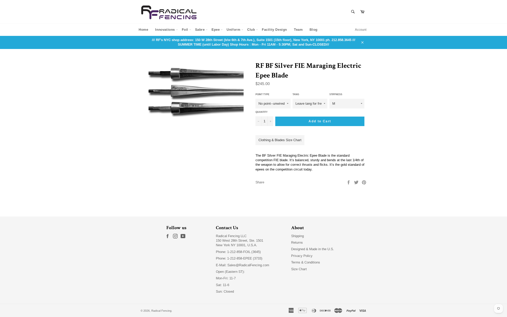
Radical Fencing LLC (232, 236)
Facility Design (274, 30)
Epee (216, 30)
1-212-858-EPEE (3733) (244, 258)
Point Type (262, 94)
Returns (297, 242)
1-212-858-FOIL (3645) (244, 252)
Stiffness (335, 94)
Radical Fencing (161, 310)
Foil (185, 30)
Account (360, 29)
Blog (313, 30)
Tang (296, 94)
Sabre (200, 30)
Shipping (297, 236)
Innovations (165, 30)
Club (251, 30)
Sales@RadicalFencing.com (248, 265)
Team (298, 30)
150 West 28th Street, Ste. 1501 (240, 240)
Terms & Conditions (305, 262)
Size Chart (299, 269)
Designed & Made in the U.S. (312, 249)
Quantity (261, 112)
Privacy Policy (302, 256)
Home (143, 30)
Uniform (234, 30)
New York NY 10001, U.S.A (236, 245)
